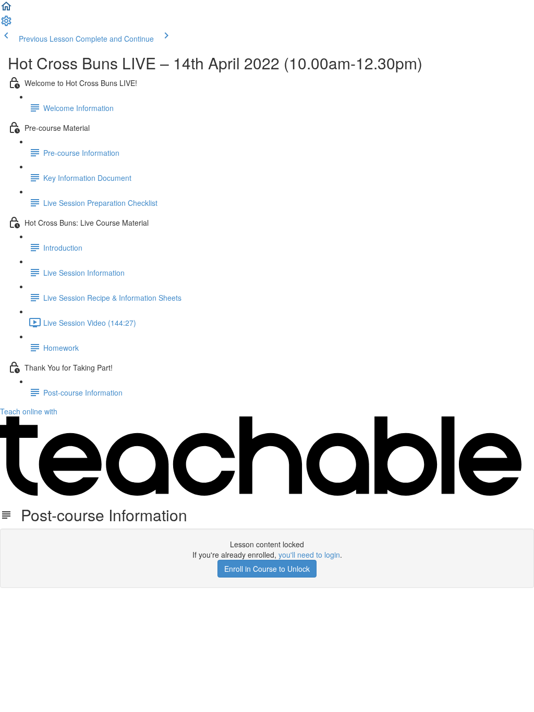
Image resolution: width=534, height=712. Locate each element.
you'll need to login (309, 554)
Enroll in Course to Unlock (267, 568)
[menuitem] (6, 24)
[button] (6, 9)
